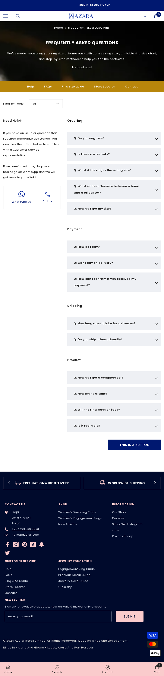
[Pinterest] (24, 543)
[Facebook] (7, 543)
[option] (82, 5)
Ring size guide (73, 86)
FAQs (48, 86)
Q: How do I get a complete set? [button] (98, 377)
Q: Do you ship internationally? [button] (98, 339)
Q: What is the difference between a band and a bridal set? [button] (106, 188)
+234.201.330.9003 (25, 528)
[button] (46, 102)
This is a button (134, 444)
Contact (131, 86)
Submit (130, 615)
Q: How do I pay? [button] (87, 246)
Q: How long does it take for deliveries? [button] (105, 323)
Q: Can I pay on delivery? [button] (93, 262)
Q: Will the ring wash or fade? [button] (97, 409)
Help (30, 86)
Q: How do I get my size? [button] (92, 208)
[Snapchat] (41, 543)
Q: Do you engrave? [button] (89, 137)
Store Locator (104, 86)
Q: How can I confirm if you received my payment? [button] (105, 281)
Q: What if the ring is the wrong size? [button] (103, 169)
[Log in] (145, 15)
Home (58, 27)
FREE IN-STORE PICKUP (82, 5)
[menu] (5, 15)
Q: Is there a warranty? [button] (92, 153)
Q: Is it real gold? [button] (87, 425)
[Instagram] (16, 543)
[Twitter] (7, 552)
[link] (41, 482)
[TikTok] (33, 543)
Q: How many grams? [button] (90, 393)
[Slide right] (154, 482)
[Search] (17, 15)
